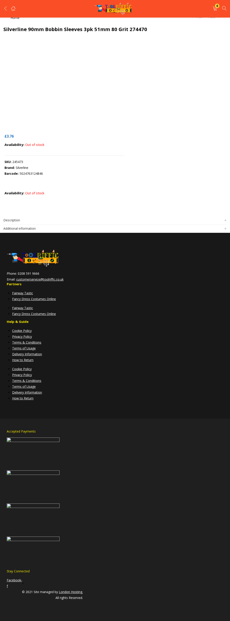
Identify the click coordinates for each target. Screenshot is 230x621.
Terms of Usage (24, 348)
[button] (215, 8)
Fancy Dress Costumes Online (34, 299)
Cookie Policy (22, 331)
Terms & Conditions (26, 342)
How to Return (22, 360)
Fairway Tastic (22, 293)
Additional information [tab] (19, 228)
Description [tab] (11, 220)
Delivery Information (27, 354)
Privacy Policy (22, 336)
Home (15, 18)
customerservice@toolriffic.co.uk (40, 279)
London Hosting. (71, 592)
